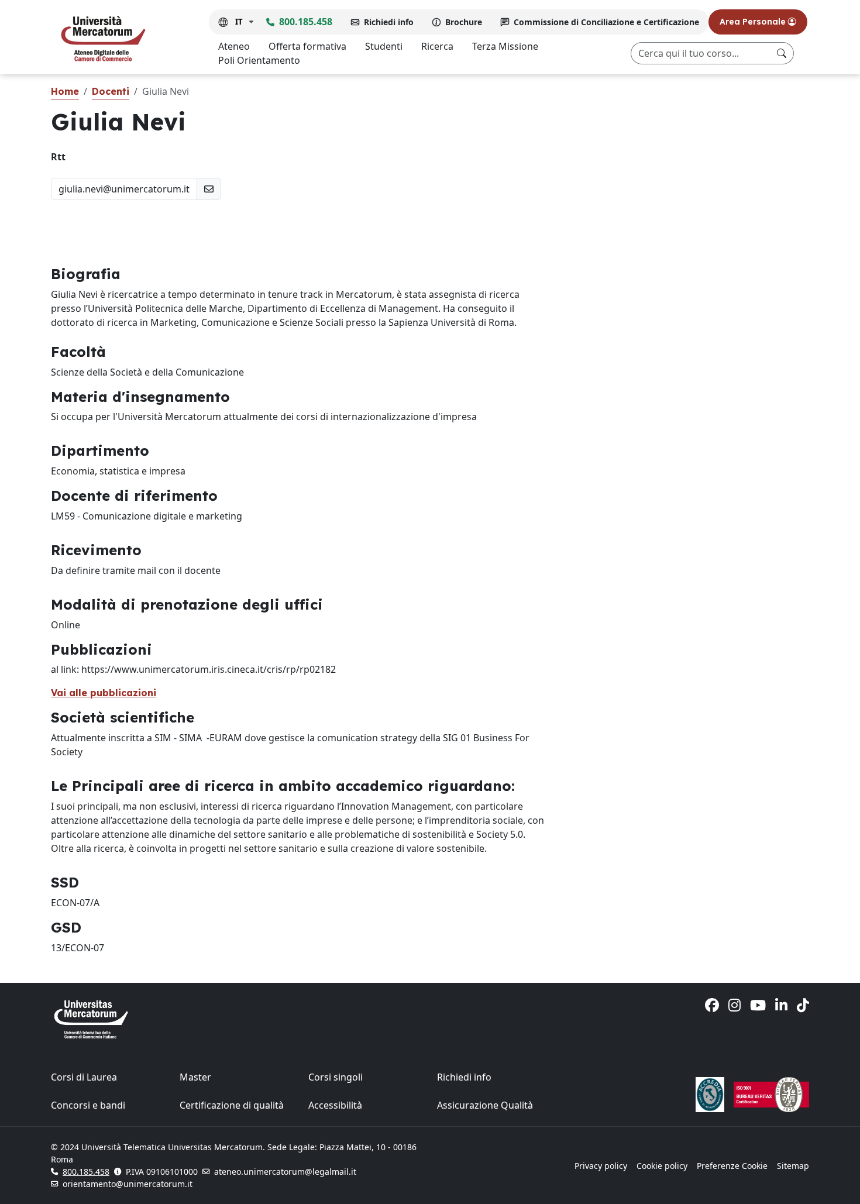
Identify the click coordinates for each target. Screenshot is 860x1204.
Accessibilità (335, 1105)
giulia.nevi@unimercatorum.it (124, 189)
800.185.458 (305, 21)
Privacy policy (601, 1165)
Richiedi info (389, 21)
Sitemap (793, 1165)
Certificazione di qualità (232, 1105)
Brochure (463, 21)
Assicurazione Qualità (485, 1105)
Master (195, 1077)
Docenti (110, 91)
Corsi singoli (335, 1077)
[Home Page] (103, 38)
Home (65, 91)
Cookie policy (662, 1165)
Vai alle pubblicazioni (103, 693)
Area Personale (754, 21)
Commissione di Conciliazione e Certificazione (606, 21)
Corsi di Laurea (84, 1077)
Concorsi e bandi (88, 1105)
